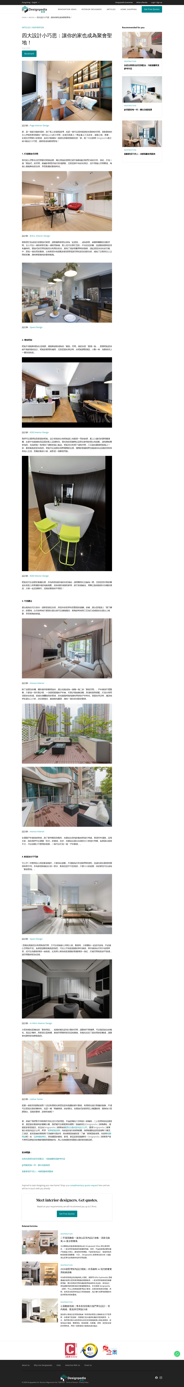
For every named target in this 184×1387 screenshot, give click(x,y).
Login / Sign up (156, 2)
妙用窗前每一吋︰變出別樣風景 (36, 1165)
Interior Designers (91, 9)
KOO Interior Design (39, 432)
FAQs (59, 1365)
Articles (111, 9)
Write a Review (141, 2)
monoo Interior (37, 683)
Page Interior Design (39, 125)
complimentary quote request (84, 1185)
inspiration (38, 27)
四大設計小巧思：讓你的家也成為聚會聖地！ (54, 17)
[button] (30, 2)
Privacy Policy (83, 1382)
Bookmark (29, 53)
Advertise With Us (72, 1365)
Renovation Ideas (67, 9)
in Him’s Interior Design (41, 1023)
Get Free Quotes (152, 9)
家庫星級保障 (54, 1130)
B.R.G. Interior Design (40, 235)
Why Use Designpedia (43, 1365)
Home (24, 17)
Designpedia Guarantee (124, 2)
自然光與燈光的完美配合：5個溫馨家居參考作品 (43, 1158)
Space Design (36, 327)
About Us (26, 1365)
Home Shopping (129, 9)
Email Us (88, 1365)
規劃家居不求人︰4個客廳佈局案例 (37, 1171)
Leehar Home (36, 1099)
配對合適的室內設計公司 (76, 1127)
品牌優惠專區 (40, 1136)
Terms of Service (72, 1382)
